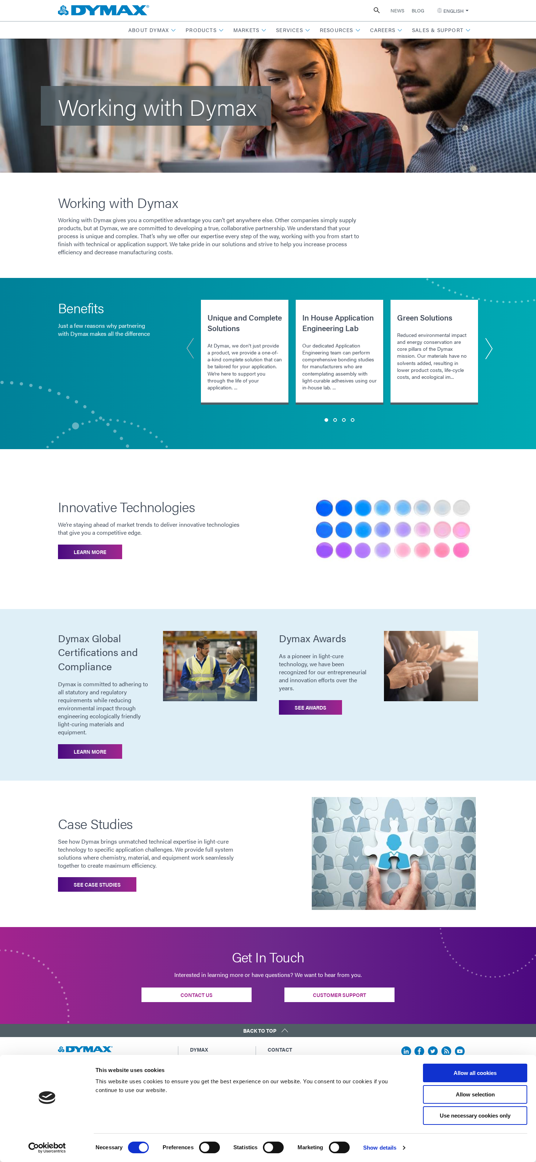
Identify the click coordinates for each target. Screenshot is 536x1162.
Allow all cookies (475, 1073)
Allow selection (475, 1094)
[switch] (209, 1147)
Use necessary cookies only (475, 1115)
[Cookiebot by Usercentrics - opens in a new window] (47, 1147)
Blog (418, 10)
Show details (379, 1148)
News (397, 10)
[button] (152, 30)
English (453, 10)
